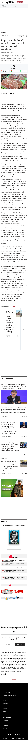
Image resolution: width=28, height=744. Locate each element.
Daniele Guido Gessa (7, 52)
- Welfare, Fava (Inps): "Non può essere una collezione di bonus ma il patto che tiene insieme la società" (13, 578)
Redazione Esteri (9, 336)
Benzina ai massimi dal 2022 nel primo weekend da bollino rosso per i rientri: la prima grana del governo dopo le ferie (13, 386)
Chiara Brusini (5, 416)
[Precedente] (3, 329)
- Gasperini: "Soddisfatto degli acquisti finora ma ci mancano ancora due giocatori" (13, 571)
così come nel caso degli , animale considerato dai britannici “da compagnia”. (14, 158)
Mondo (4, 32)
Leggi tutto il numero (14, 548)
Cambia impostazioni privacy (9, 695)
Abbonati (20, 2)
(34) (26, 454)
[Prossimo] (25, 329)
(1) (26, 473)
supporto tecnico (20, 673)
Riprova (14, 679)
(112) (26, 436)
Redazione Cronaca (6, 455)
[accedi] (25, 2)
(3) (26, 416)
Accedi (8, 644)
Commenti (5, 93)
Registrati (20, 644)
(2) (18, 335)
